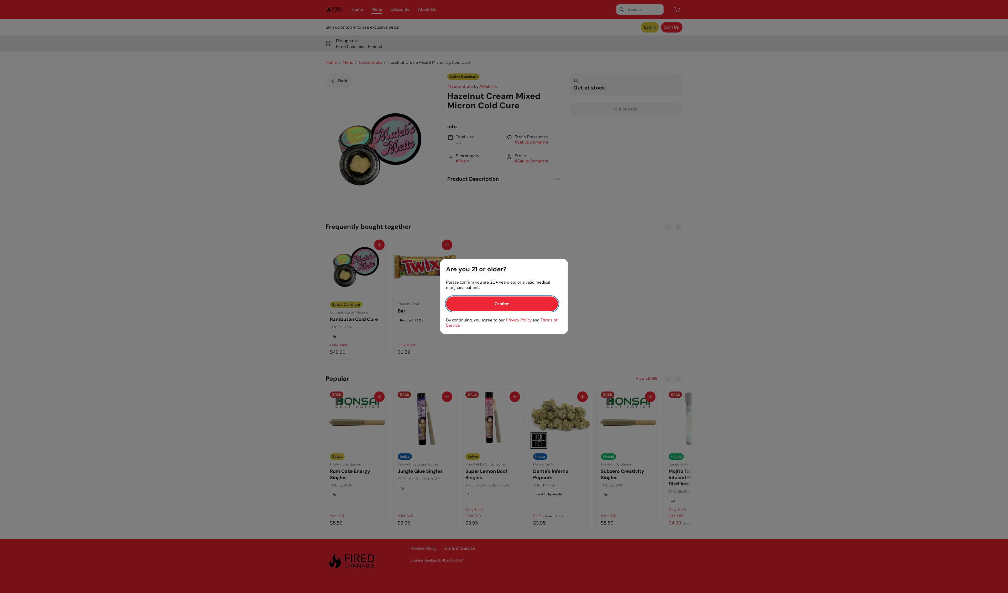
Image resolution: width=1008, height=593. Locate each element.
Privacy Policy (519, 320)
